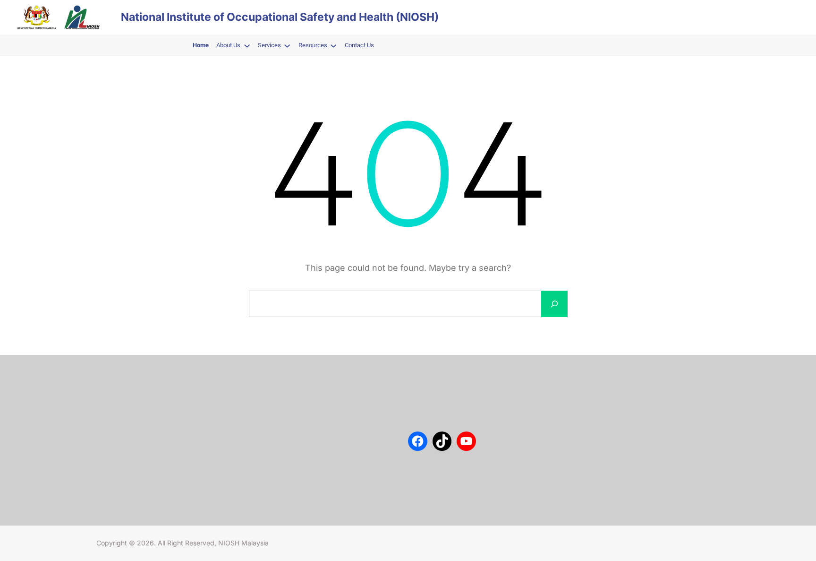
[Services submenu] (287, 45)
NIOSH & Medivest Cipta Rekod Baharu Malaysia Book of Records (339, 477)
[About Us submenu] (247, 45)
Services (108, 416)
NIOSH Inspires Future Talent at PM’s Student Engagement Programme (340, 413)
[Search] (554, 304)
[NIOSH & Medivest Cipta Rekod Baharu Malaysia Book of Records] (270, 477)
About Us (110, 388)
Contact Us (112, 402)
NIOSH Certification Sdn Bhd (138, 445)
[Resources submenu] (333, 45)
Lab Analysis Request (127, 430)
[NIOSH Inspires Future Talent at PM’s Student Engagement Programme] (270, 414)
